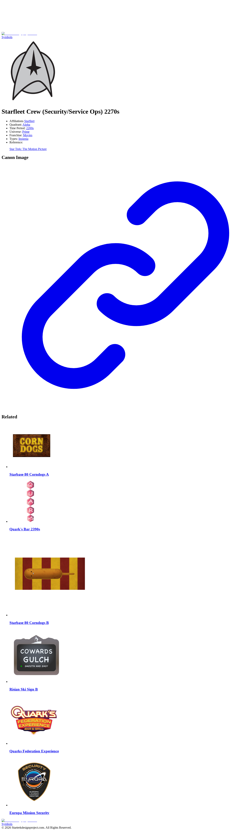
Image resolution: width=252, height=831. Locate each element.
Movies (27, 135)
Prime (26, 131)
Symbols (7, 37)
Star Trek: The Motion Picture (28, 149)
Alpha (26, 124)
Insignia (23, 138)
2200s (30, 128)
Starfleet (29, 121)
